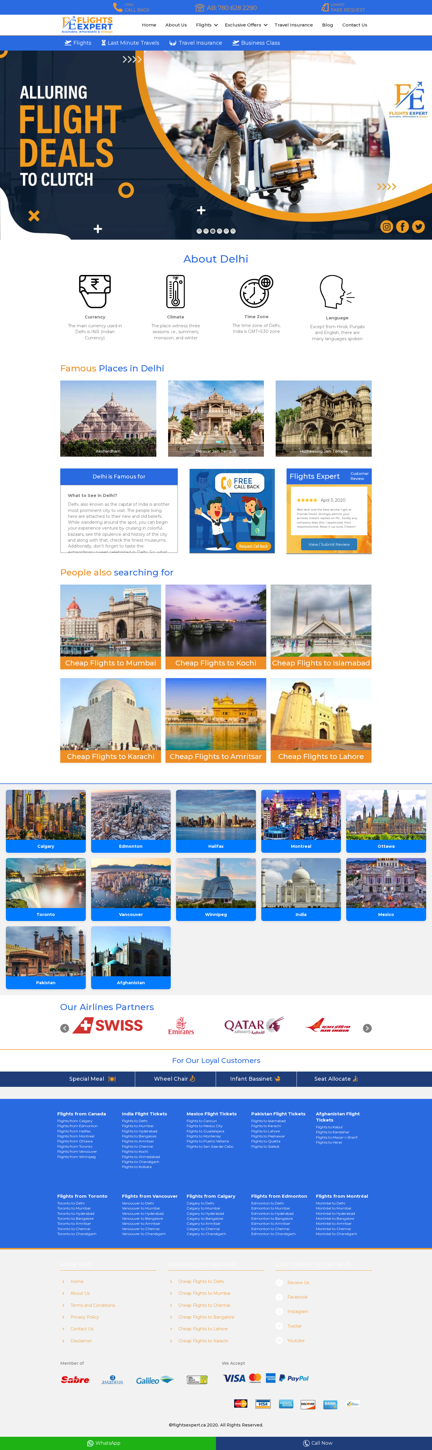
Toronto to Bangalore (75, 1218)
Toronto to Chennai (73, 1229)
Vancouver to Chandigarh (144, 1234)
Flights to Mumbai (137, 1126)
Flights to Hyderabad (139, 1131)
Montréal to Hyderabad (335, 1213)
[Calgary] (46, 815)
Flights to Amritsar (138, 1141)
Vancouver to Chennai (141, 1229)
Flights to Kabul (329, 1127)
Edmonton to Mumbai (270, 1208)
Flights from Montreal (75, 1136)
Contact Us (354, 25)
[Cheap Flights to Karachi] (110, 713)
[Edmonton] (131, 815)
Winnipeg (216, 914)
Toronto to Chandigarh (76, 1234)
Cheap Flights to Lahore (321, 756)
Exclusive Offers (243, 25)
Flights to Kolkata (137, 1166)
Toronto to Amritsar (74, 1223)
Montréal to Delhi (330, 1203)
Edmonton (131, 846)
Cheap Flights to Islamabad (321, 663)
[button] (64, 1028)
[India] (301, 883)
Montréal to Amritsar (334, 1223)
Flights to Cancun (202, 1121)
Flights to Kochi (135, 1151)
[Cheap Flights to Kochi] (215, 620)
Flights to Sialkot (265, 1146)
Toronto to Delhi (71, 1203)
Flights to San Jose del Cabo (210, 1146)
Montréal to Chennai (333, 1229)
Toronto (45, 914)
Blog (327, 25)
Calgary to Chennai (203, 1229)
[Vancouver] (131, 883)
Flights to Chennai (137, 1146)
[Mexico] (386, 883)
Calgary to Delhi (200, 1203)
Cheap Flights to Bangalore (206, 1317)
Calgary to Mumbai (203, 1208)
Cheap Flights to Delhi (201, 1281)
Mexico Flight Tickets (212, 1114)
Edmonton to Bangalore (272, 1218)
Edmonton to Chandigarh (273, 1234)
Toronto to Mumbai (74, 1208)
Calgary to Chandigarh (206, 1234)
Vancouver (131, 914)
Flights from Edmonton (77, 1126)
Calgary (45, 846)
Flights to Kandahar (332, 1132)
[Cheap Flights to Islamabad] (321, 620)
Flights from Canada (81, 1114)
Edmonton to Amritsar (270, 1223)
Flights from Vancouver (77, 1151)
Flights (204, 25)
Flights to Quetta (265, 1141)
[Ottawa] (386, 815)
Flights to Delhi (135, 1121)
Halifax (216, 846)
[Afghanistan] (131, 951)
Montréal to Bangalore (335, 1218)
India (301, 914)
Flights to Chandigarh (140, 1161)
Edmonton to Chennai (270, 1229)
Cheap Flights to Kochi (215, 663)
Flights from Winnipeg (76, 1156)
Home (149, 25)
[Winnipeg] (216, 883)
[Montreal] (301, 815)
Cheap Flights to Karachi (111, 756)
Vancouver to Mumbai (141, 1208)
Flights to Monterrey (204, 1136)
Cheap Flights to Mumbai (110, 663)
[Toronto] (46, 883)
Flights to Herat (329, 1142)
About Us (176, 25)
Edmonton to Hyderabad (272, 1213)
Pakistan (46, 982)
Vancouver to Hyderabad (143, 1213)
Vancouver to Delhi (138, 1203)
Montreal (301, 846)
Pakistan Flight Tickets (278, 1114)
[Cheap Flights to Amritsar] (215, 713)
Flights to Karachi (266, 1126)
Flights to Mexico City (205, 1126)
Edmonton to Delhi (267, 1203)
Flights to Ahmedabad (141, 1156)
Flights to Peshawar (268, 1136)
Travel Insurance (293, 25)
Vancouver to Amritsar (141, 1223)
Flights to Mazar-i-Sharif (336, 1137)
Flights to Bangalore (139, 1136)
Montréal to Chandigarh (336, 1234)
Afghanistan (131, 982)
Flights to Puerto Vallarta (208, 1141)
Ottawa (386, 846)
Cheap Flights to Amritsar (216, 756)
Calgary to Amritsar (204, 1223)
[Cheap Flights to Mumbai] (110, 620)
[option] (106, 1025)
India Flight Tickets (144, 1114)
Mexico (386, 914)
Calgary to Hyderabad (205, 1213)
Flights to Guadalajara (205, 1131)
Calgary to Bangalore (205, 1218)
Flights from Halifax (74, 1131)
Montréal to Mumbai (333, 1208)
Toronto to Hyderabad (75, 1213)
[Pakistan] (46, 951)
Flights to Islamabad (268, 1121)
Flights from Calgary (75, 1121)
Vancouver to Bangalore (142, 1218)
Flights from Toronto (74, 1146)
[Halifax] (216, 815)
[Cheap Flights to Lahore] (321, 713)
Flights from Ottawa (75, 1141)
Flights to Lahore (265, 1131)
